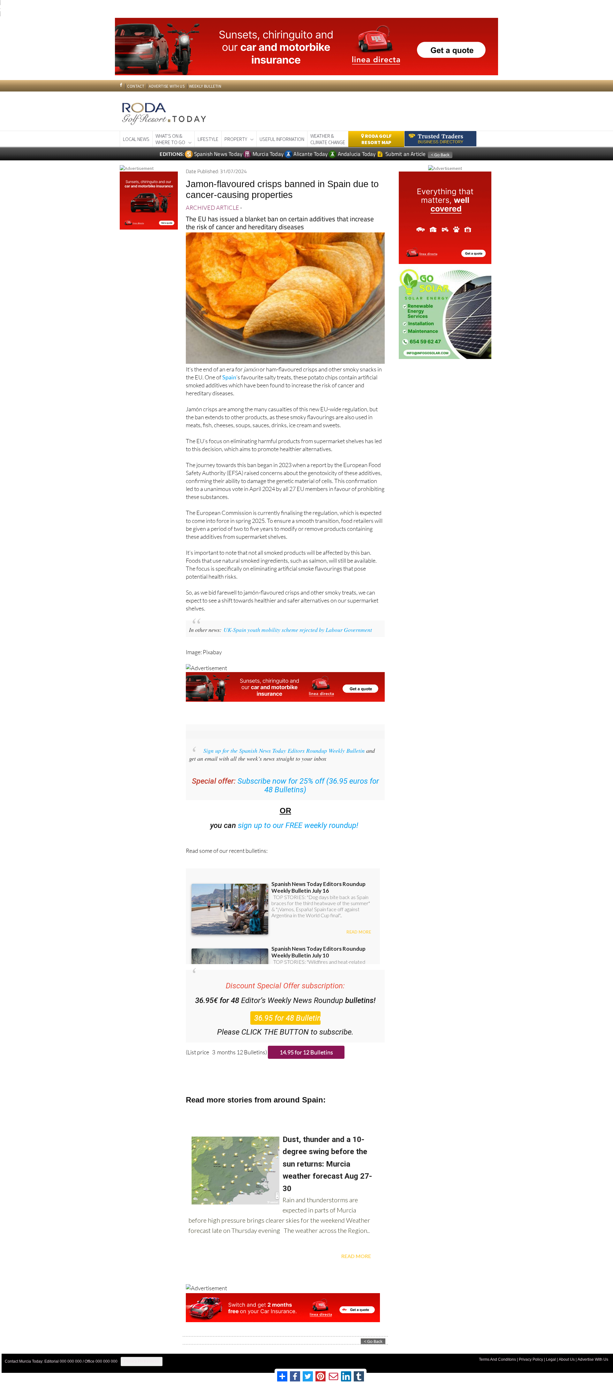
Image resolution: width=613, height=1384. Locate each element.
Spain (229, 377)
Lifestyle (208, 139)
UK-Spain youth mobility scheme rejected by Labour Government (297, 629)
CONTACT (135, 86)
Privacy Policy (531, 1359)
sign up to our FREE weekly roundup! (298, 825)
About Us (567, 1359)
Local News (136, 139)
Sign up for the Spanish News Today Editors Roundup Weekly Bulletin (284, 750)
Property (235, 139)
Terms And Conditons (497, 1359)
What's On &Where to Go (170, 139)
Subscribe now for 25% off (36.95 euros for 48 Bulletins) (308, 785)
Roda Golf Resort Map (376, 139)
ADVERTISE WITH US (166, 86)
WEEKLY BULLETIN (205, 86)
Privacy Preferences (141, 1361)
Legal (551, 1359)
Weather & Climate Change (327, 139)
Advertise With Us (593, 1359)
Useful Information (282, 139)
